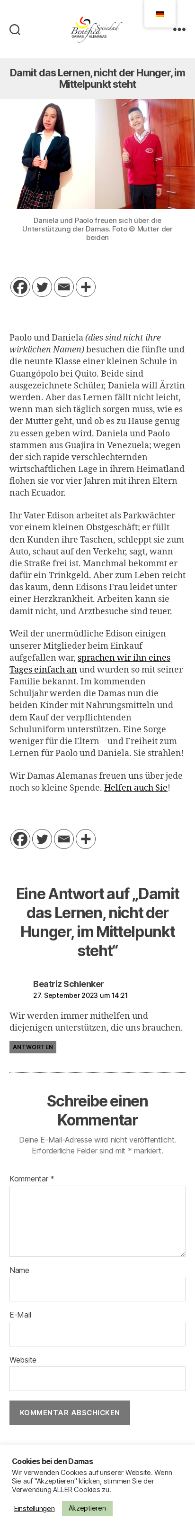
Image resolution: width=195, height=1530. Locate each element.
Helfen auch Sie (136, 788)
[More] (86, 287)
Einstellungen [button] (34, 1508)
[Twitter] (42, 287)
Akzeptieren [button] (87, 1508)
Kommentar (31, 1179)
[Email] (64, 287)
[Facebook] (20, 287)
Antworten (33, 1047)
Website (22, 1360)
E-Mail (20, 1315)
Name (19, 1270)
